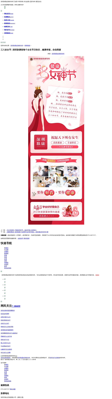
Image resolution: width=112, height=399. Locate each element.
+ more (16, 305)
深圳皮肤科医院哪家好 (8, 310)
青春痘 (6, 248)
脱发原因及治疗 (5, 320)
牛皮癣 (6, 249)
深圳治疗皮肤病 (54, 357)
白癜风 (6, 251)
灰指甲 (6, 264)
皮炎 (5, 259)
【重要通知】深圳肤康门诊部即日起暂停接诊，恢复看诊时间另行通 (27, 232)
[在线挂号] (5, 8)
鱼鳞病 (6, 253)
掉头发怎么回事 (5, 352)
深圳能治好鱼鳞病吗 (7, 330)
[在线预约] (5, 6)
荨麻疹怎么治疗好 (6, 336)
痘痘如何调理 (5, 313)
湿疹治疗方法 (5, 339)
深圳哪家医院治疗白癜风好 (9, 333)
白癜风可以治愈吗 (6, 349)
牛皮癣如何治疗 (5, 346)
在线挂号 (20, 238)
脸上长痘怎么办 (5, 343)
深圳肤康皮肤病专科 (16, 45)
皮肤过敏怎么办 (5, 317)
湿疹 (5, 260)
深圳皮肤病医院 (5, 357)
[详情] (97, 275)
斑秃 (5, 266)
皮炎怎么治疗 (5, 323)
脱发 (5, 257)
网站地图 (12, 389)
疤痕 (5, 255)
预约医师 (26, 238)
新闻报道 (27, 45)
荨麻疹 (6, 262)
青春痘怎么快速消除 (7, 326)
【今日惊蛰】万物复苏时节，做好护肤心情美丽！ (21, 230)
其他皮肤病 (7, 268)
